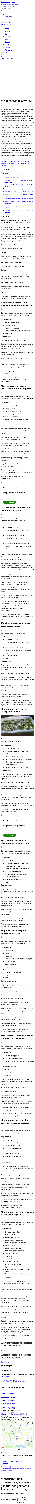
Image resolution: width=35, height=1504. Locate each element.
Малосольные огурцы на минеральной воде (19, 191)
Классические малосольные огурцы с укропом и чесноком (17, 176)
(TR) (6, 19)
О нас (6, 39)
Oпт (6, 34)
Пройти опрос (5, 1362)
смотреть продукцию (8, 1393)
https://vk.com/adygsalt (11, 1380)
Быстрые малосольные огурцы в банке (17, 189)
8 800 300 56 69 (6, 22)
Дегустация (8, 50)
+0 (1, 56)
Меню (7, 28)
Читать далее (9, 502)
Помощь (7, 42)
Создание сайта (8, 1461)
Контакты (8, 44)
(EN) (6, 14)
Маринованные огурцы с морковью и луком (19, 198)
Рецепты (7, 47)
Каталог (7, 31)
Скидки (7, 36)
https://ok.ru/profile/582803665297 (14, 1382)
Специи (7, 173)
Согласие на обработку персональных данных (16, 1468)
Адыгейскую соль (26, 222)
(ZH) (10, 17)
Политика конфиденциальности (11, 1467)
